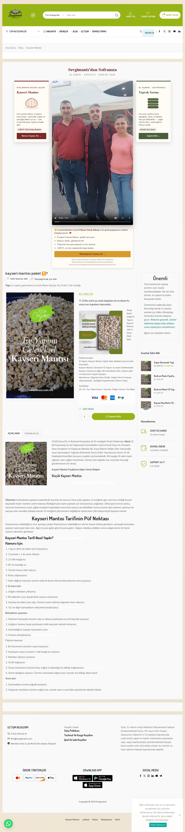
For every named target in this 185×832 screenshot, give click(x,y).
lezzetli (37, 285)
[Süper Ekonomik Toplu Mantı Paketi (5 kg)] (146, 366)
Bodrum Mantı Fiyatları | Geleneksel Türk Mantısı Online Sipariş (165, 376)
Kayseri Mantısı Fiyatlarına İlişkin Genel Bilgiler (76, 469)
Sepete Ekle (115, 416)
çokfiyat (85, 819)
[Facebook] (159, 31)
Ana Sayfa (10, 47)
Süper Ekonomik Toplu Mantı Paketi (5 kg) (165, 362)
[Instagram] (169, 31)
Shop (20, 47)
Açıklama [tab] (14, 433)
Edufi (117, 819)
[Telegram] (161, 776)
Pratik (64, 285)
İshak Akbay (93, 230)
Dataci (95, 819)
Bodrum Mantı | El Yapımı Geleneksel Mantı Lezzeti (165, 389)
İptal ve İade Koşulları (75, 739)
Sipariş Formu (99, 31)
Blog (75, 31)
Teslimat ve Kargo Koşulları (78, 735)
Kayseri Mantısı (33, 47)
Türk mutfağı (74, 285)
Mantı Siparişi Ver (51, 285)
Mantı (127, 441)
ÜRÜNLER (63, 31)
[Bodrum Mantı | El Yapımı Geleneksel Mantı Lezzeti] (146, 393)
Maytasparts (106, 819)
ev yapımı (16, 285)
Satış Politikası (71, 730)
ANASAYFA (51, 31)
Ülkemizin (10, 500)
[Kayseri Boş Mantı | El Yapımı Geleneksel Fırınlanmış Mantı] (146, 406)
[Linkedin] (179, 31)
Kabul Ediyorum (158, 825)
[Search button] (116, 15)
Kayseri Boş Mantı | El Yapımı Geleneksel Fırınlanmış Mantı (165, 402)
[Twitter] (164, 31)
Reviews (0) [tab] (31, 433)
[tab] (13, 433)
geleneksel (27, 285)
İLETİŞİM (85, 31)
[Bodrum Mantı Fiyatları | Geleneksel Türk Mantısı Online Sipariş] (146, 379)
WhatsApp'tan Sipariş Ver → (92, 254)
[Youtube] (174, 31)
